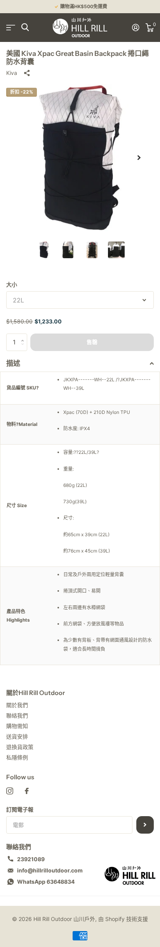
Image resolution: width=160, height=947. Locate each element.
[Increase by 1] (24, 336)
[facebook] (27, 790)
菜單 (10, 27)
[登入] (135, 27)
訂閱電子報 (19, 809)
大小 (11, 284)
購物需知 (17, 726)
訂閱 (145, 825)
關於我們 (17, 705)
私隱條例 (17, 757)
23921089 (31, 859)
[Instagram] (9, 790)
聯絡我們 (17, 715)
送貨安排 (17, 736)
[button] (139, 157)
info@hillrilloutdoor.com (50, 870)
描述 (13, 363)
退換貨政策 (19, 747)
